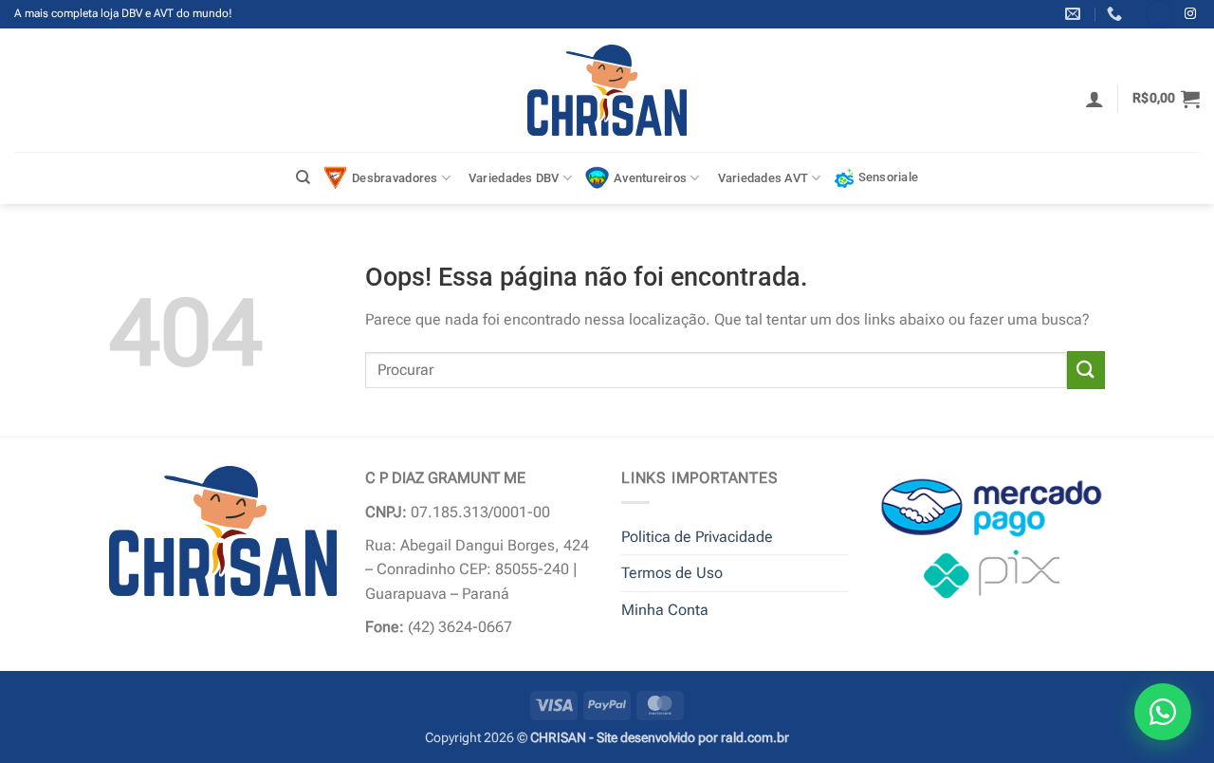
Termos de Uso (672, 573)
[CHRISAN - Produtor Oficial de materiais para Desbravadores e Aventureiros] (607, 90)
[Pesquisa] (303, 177)
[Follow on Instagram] (1190, 14)
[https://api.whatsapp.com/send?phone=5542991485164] (1117, 14)
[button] (1094, 99)
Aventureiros (650, 178)
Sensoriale (888, 177)
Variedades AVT (763, 178)
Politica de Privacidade (697, 537)
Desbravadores (394, 178)
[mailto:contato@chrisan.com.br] (1075, 14)
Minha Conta (664, 610)
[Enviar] (1086, 369)
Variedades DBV (514, 178)
